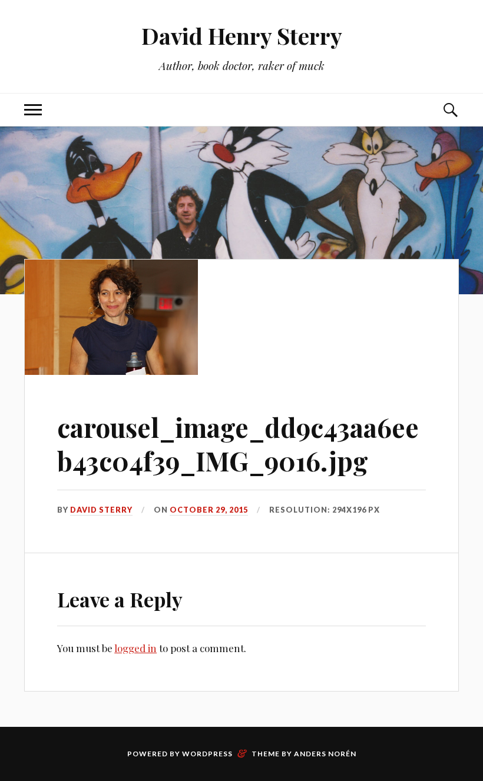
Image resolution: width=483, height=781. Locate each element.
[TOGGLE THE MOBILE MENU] (33, 110)
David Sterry (101, 509)
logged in (135, 648)
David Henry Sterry (241, 36)
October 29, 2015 (209, 509)
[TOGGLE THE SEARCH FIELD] (450, 110)
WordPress (207, 753)
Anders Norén (325, 753)
